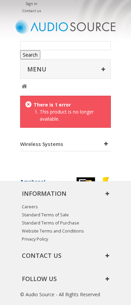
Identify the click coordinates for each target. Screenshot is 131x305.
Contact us (31, 10)
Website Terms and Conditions (53, 231)
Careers (30, 207)
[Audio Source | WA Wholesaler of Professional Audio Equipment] (65, 26)
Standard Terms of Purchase (50, 223)
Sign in (31, 3)
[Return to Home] (24, 86)
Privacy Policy (35, 239)
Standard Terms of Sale (45, 215)
